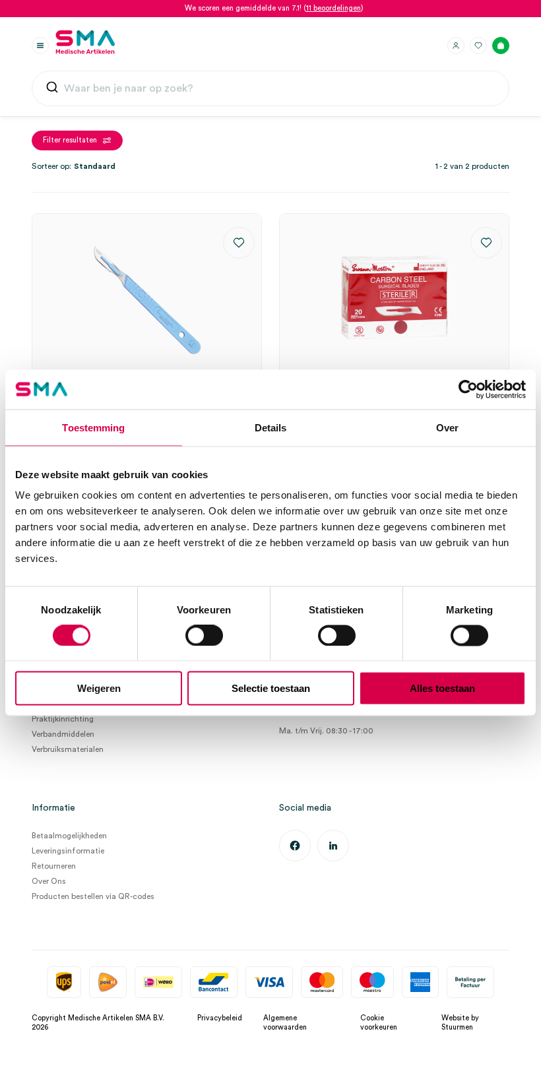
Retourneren (54, 866)
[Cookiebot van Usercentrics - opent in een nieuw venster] (468, 389)
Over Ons (49, 881)
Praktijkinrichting (63, 719)
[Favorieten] (478, 45)
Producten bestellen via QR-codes (93, 896)
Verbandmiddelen (63, 734)
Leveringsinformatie (68, 851)
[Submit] (52, 88)
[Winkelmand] (500, 45)
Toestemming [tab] (93, 427)
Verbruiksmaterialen (68, 749)
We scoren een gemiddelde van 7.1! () (274, 8)
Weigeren (99, 688)
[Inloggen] (455, 45)
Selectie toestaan (271, 688)
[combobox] (270, 88)
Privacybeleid (219, 1018)
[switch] (204, 635)
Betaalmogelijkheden (69, 836)
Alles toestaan (442, 688)
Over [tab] (447, 427)
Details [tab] (271, 427)
